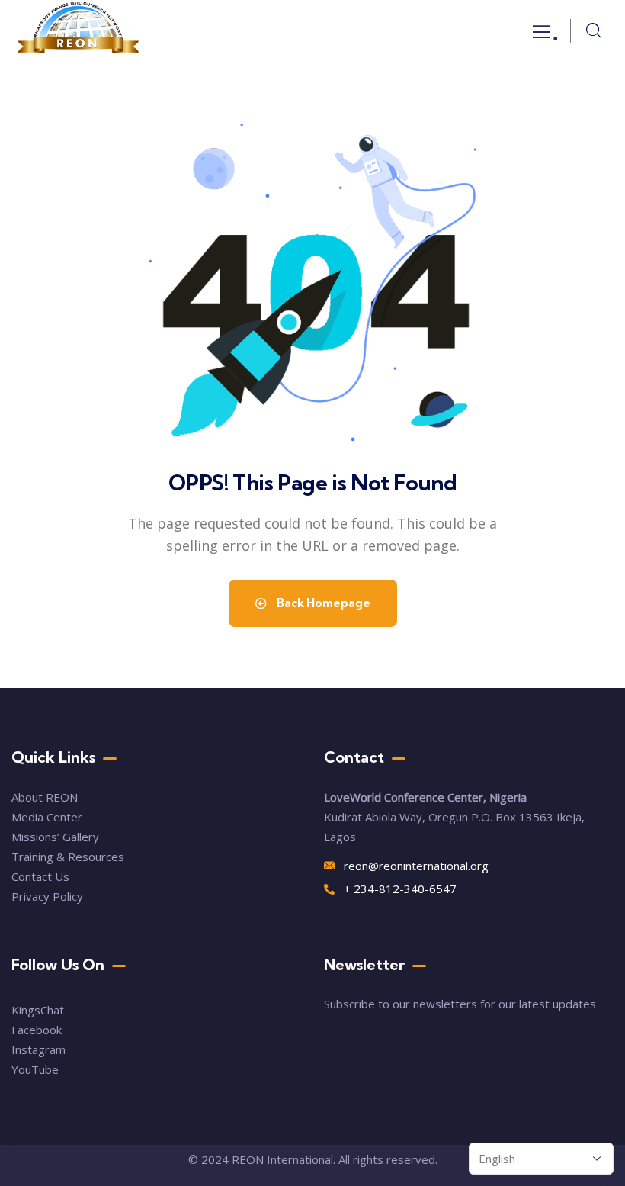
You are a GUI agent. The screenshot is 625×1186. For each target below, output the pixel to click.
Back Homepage (322, 603)
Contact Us (41, 876)
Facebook (36, 1029)
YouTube (35, 1069)
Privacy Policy (47, 896)
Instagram (38, 1049)
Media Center (46, 816)
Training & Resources (67, 856)
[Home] (78, 31)
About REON (44, 797)
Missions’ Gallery (55, 836)
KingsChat (37, 1009)
